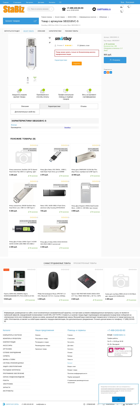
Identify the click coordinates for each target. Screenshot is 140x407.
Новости (70, 359)
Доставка (41, 2)
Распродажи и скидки (42, 342)
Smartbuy (67, 127)
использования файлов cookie (110, 391)
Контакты (52, 2)
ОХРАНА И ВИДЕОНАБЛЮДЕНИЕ (13, 377)
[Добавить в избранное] (50, 38)
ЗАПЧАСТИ (6, 387)
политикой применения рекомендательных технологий (117, 389)
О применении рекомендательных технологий (78, 381)
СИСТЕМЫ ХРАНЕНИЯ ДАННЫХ (13, 363)
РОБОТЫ (6, 380)
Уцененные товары (41, 349)
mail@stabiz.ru (104, 9)
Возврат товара (72, 370)
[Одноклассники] (108, 72)
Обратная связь (12, 404)
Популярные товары (41, 338)
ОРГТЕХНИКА (7, 349)
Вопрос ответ (72, 366)
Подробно (76, 63)
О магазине (17, 2)
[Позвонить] (64, 9)
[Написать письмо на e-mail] (94, 9)
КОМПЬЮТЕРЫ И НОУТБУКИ (12, 335)
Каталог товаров (12, 21)
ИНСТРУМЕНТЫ (8, 391)
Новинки (37, 335)
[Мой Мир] (111, 72)
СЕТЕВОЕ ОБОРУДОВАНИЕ (12, 352)
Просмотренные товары (84, 263)
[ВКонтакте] (105, 72)
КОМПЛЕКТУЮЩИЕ (9, 342)
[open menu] (60, 2)
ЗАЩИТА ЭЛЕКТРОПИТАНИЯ (12, 366)
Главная (6, 2)
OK (119, 399)
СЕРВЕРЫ (6, 356)
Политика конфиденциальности (77, 373)
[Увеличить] (31, 54)
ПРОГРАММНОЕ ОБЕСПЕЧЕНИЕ (13, 373)
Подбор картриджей (74, 377)
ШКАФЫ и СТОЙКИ (9, 359)
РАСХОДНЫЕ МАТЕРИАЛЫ (11, 370)
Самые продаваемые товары (57, 263)
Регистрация (130, 2)
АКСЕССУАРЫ (7, 345)
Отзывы (70, 352)
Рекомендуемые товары (42, 345)
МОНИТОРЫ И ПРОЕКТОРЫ (12, 338)
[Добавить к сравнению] (50, 42)
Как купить (29, 2)
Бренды (70, 356)
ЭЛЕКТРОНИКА (8, 384)
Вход (122, 2)
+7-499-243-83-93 (27, 404)
